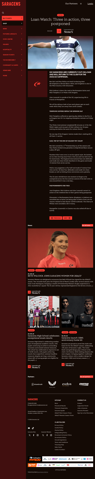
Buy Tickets (7, 18)
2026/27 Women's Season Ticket (64, 415)
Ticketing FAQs (59, 445)
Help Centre (58, 447)
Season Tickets (8, 55)
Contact (79, 403)
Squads (6, 44)
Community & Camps (10, 65)
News (5, 28)
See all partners (85, 376)
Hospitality (7, 49)
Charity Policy (59, 430)
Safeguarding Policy (61, 432)
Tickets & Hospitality (61, 408)
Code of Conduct (60, 449)
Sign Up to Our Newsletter (85, 413)
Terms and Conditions (61, 442)
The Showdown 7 (9, 60)
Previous (57, 218)
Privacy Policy (59, 425)
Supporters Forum (82, 406)
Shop (5, 23)
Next (66, 218)
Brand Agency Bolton (42, 472)
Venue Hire (7, 70)
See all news (86, 225)
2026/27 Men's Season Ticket (63, 413)
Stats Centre (7, 39)
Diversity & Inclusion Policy (63, 435)
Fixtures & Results (10, 34)
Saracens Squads (60, 410)
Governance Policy (60, 437)
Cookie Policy (59, 427)
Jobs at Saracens (82, 408)
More (5, 75)
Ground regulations (61, 440)
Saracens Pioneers (82, 410)
